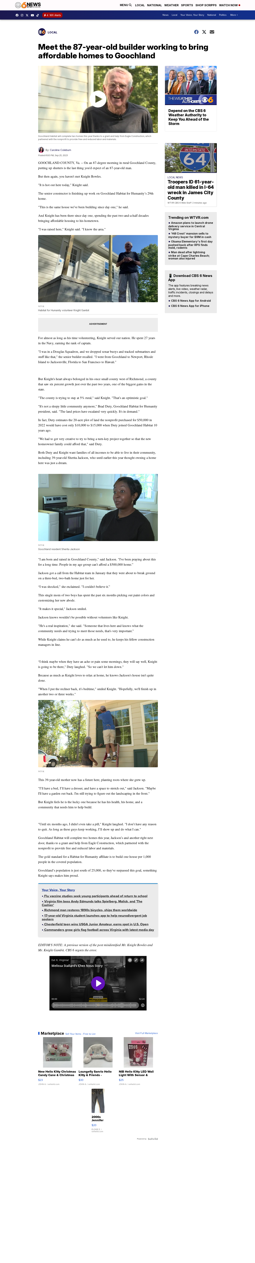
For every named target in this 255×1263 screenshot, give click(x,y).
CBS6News (18, 15)
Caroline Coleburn (60, 150)
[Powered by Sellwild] (153, 1139)
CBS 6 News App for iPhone (189, 306)
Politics (223, 15)
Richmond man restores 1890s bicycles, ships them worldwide (90, 910)
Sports (187, 5)
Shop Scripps (206, 5)
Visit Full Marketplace (146, 1033)
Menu (124, 5)
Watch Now (229, 5)
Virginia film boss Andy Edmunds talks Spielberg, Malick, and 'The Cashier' (92, 903)
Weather (171, 5)
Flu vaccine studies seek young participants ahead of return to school (95, 896)
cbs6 (23, 15)
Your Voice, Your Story (192, 15)
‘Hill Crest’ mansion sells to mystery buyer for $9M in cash (189, 235)
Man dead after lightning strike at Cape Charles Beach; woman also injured (189, 255)
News (166, 15)
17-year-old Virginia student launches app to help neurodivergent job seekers (94, 918)
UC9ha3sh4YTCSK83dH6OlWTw (33, 15)
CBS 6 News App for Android (190, 300)
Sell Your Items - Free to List (80, 1034)
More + (234, 15)
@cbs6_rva (38, 15)
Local (140, 5)
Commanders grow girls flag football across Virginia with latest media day (98, 930)
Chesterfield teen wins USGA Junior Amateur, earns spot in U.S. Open (95, 925)
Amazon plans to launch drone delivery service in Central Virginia (190, 226)
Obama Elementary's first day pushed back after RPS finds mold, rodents (190, 244)
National (154, 5)
